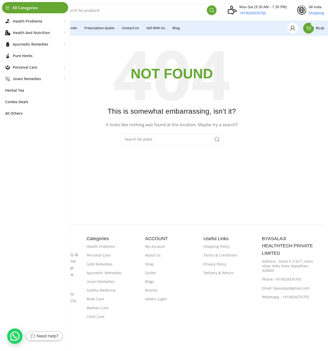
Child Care (96, 316)
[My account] (293, 28)
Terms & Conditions (220, 255)
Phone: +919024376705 (281, 279)
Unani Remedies (101, 281)
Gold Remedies (99, 264)
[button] (15, 336)
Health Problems (101, 246)
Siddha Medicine (101, 290)
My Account (155, 246)
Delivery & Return (218, 272)
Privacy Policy (214, 264)
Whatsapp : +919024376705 (285, 296)
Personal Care (98, 255)
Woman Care (98, 307)
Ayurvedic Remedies (104, 272)
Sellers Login (156, 298)
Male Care (95, 298)
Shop (149, 264)
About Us (153, 255)
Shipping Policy (216, 246)
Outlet (150, 272)
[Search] (212, 10)
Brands (151, 290)
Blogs (149, 281)
